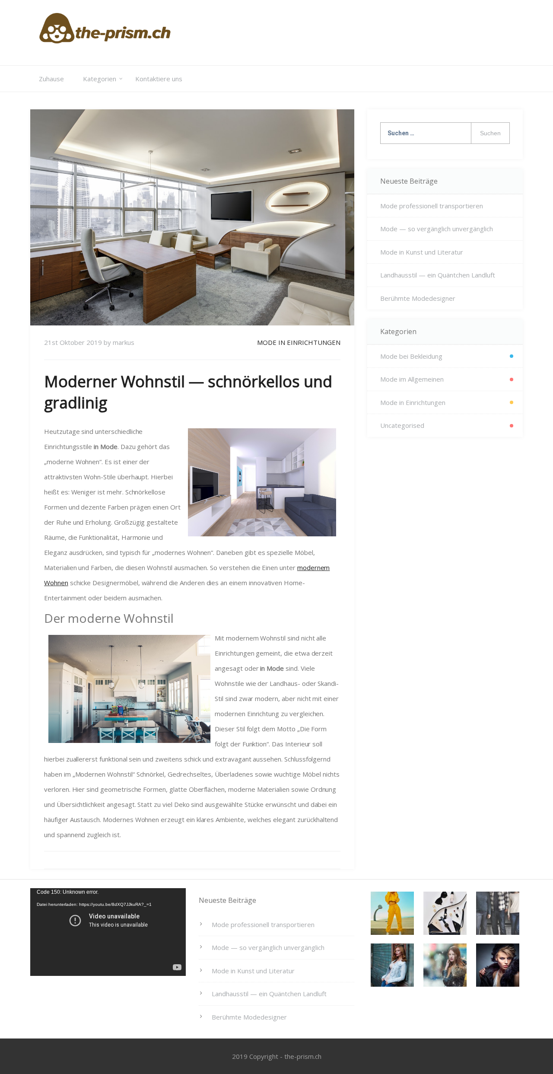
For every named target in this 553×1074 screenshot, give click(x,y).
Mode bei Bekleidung (411, 356)
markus (123, 342)
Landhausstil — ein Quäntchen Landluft (437, 275)
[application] (108, 932)
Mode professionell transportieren (431, 205)
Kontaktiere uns (158, 78)
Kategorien (99, 78)
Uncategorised (402, 425)
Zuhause (51, 78)
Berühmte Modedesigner (417, 298)
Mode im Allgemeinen (412, 379)
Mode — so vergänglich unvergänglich (436, 228)
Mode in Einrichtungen (298, 342)
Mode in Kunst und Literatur (421, 252)
